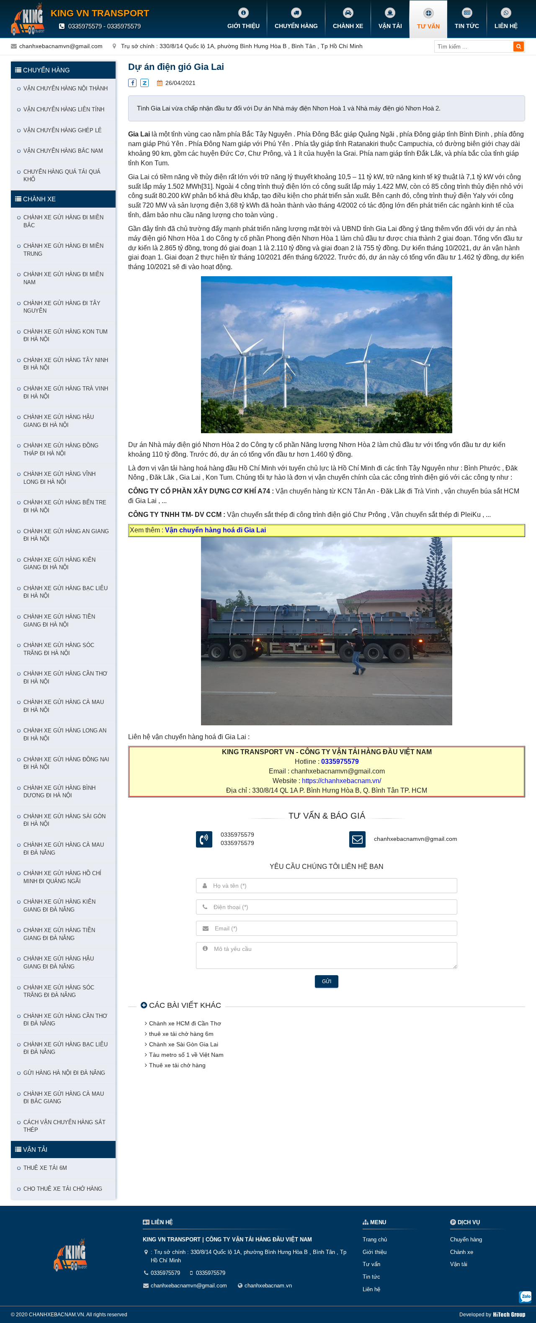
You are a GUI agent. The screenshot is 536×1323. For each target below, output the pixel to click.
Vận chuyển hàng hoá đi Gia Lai (215, 530)
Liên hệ (506, 26)
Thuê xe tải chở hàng (177, 1065)
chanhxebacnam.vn (268, 1285)
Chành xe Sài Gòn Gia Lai (183, 1044)
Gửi (326, 981)
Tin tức (467, 26)
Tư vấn (428, 26)
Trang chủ (375, 1239)
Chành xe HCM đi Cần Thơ (185, 1023)
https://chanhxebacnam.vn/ (341, 780)
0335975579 (339, 761)
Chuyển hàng (296, 26)
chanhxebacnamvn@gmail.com (61, 46)
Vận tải (390, 26)
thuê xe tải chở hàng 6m (181, 1033)
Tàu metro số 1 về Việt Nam (186, 1054)
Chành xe (348, 26)
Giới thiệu (243, 26)
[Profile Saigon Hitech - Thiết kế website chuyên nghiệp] (509, 1314)
